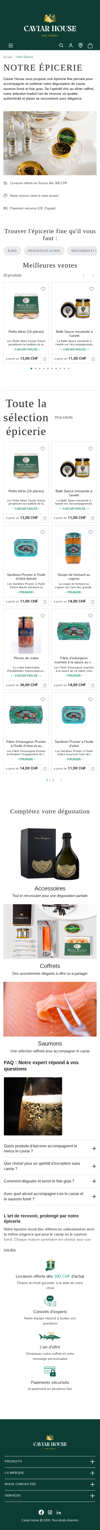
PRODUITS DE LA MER (44, 251)
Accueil (7, 56)
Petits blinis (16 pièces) (26, 331)
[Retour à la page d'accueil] (50, 25)
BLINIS (12, 251)
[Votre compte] (71, 45)
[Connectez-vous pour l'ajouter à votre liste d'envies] (43, 287)
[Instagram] (50, 1512)
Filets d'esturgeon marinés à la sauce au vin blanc (74, 662)
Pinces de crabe (26, 658)
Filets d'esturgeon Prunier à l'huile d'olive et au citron (26, 746)
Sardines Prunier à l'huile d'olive (74, 744)
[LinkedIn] (58, 1512)
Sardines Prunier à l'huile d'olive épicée (26, 577)
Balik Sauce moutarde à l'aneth (74, 334)
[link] (26, 322)
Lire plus (10, 1250)
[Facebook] (41, 1512)
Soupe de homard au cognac (74, 577)
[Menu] (11, 45)
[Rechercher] (61, 45)
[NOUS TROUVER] (80, 45)
